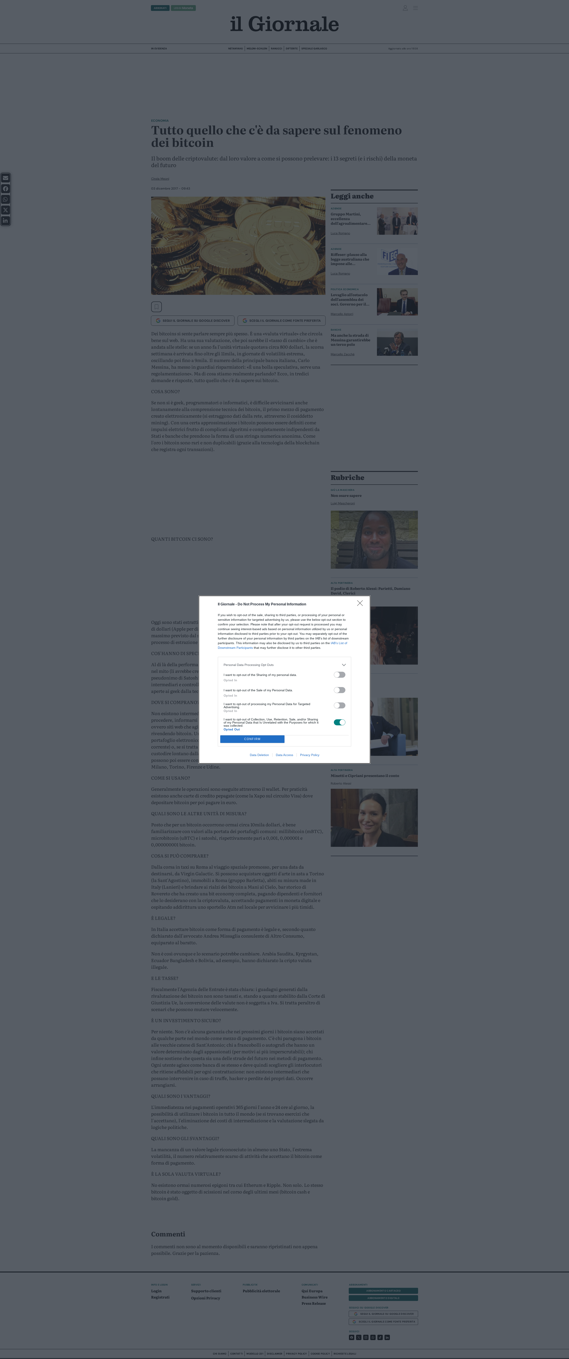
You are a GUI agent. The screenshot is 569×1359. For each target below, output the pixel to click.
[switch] (339, 675)
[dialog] (284, 679)
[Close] (361, 604)
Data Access (284, 755)
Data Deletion (259, 755)
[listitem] (284, 665)
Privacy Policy (309, 755)
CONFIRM (252, 739)
